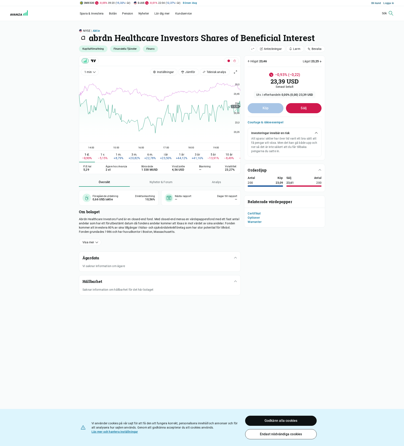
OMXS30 (89, 2)
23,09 (279, 182)
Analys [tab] (216, 182)
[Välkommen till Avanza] (16, 13)
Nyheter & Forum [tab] (161, 182)
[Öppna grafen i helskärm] (235, 72)
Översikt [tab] (104, 182)
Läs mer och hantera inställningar (115, 431)
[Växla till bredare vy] (252, 48)
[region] (160, 112)
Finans (150, 48)
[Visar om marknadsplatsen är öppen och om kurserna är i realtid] (231, 60)
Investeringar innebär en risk (270, 133)
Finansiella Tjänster (125, 48)
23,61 (290, 182)
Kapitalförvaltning (93, 48)
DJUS (141, 2)
